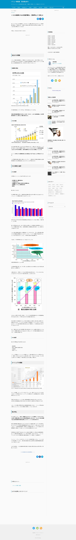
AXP (53, 184)
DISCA (61, 184)
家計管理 (40, 7)
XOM (61, 188)
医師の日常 (51, 7)
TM (57, 188)
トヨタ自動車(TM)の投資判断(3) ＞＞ (28, 452)
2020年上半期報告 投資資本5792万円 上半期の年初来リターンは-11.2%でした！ (58, 111)
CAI (57, 184)
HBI (62, 186)
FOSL (58, 186)
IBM (53, 188)
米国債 (30, 7)
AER (49, 184)
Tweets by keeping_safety (56, 90)
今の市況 (13, 7)
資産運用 (35, 7)
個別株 (19, 7)
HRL (49, 188)
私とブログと (51, 193)
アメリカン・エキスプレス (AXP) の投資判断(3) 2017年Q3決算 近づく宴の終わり (58, 122)
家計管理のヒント (58, 190)
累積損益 (45, 7)
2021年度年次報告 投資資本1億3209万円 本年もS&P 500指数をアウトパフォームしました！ (58, 152)
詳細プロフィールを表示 (57, 63)
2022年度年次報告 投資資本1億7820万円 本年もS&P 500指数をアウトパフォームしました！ (58, 167)
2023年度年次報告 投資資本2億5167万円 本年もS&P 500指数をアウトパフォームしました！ (58, 101)
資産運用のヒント (51, 195)
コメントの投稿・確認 (17, 485)
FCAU (53, 186)
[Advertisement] (27, 43)
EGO (49, 186)
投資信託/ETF (24, 7)
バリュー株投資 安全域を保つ (20, 1)
